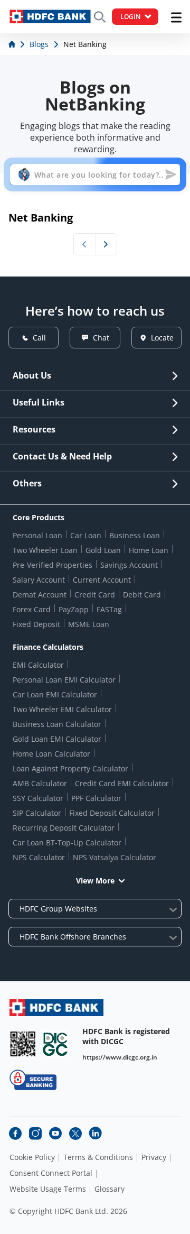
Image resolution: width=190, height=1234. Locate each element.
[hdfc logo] (50, 16)
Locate (162, 338)
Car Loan (85, 535)
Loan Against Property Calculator (70, 768)
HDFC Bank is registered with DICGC (126, 1036)
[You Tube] (55, 1133)
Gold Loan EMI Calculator (57, 739)
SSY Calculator (38, 798)
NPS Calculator (39, 857)
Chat (101, 338)
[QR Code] (23, 1043)
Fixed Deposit (36, 624)
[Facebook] (15, 1133)
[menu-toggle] (176, 17)
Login (130, 16)
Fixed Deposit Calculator (112, 813)
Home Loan (148, 550)
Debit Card (142, 595)
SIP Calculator (37, 813)
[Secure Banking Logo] (33, 1080)
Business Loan (134, 535)
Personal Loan (37, 535)
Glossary (109, 1189)
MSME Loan (88, 624)
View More (95, 881)
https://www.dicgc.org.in (119, 1057)
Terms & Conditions (98, 1157)
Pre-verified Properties (52, 565)
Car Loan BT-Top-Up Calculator (67, 842)
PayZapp (74, 609)
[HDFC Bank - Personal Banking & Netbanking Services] (56, 1007)
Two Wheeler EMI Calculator (62, 709)
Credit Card (94, 595)
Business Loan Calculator (57, 724)
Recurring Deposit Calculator (64, 828)
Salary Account (39, 580)
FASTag (109, 609)
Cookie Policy (32, 1157)
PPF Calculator (96, 798)
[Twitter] (75, 1133)
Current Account (102, 580)
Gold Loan (103, 550)
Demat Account (39, 595)
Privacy (153, 1157)
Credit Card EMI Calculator (122, 783)
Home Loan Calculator (51, 754)
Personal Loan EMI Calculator (64, 680)
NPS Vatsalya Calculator (114, 857)
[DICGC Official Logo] (55, 1043)
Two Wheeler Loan (45, 550)
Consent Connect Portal (51, 1173)
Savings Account (129, 565)
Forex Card (32, 609)
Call (39, 338)
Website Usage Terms (48, 1189)
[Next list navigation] (106, 244)
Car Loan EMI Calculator (55, 694)
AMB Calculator (40, 783)
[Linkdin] (95, 1133)
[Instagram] (35, 1133)
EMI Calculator (38, 665)
